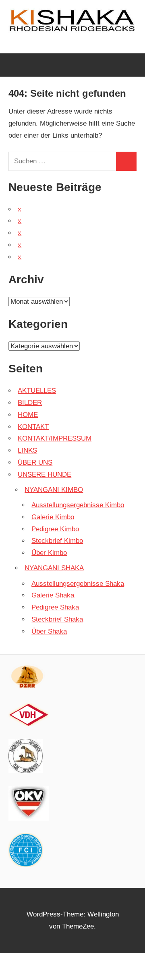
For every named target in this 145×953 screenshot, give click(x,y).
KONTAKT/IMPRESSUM (54, 438)
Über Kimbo (49, 553)
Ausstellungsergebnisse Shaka (77, 583)
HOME (28, 415)
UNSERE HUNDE (44, 474)
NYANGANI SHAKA (54, 568)
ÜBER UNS (35, 462)
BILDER (30, 402)
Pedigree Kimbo (55, 529)
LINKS (27, 450)
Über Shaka (49, 631)
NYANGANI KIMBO (54, 490)
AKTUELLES (37, 390)
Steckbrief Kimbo (57, 541)
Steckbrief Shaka (57, 619)
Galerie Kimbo (52, 517)
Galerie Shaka (52, 595)
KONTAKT (33, 427)
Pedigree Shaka (55, 607)
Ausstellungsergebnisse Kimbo (77, 505)
